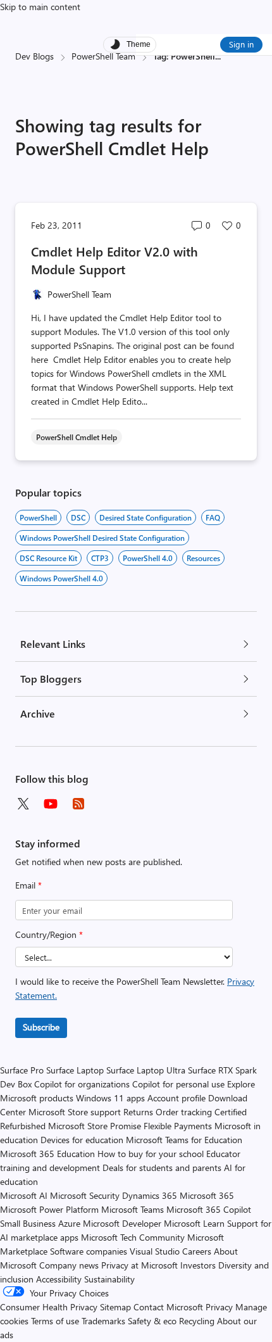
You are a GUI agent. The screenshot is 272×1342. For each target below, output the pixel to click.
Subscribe (41, 1027)
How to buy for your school (150, 1154)
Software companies (88, 1251)
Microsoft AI (23, 1195)
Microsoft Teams (132, 1209)
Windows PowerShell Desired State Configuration (102, 538)
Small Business (28, 1223)
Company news (69, 1265)
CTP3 (100, 558)
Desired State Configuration (145, 517)
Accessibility (59, 1279)
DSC (78, 517)
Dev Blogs (34, 56)
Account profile (176, 1098)
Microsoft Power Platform (49, 1209)
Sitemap (115, 1307)
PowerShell (38, 517)
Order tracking (184, 1112)
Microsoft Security (85, 1195)
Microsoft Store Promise (94, 1126)
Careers (196, 1251)
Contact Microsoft (168, 1307)
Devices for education (81, 1140)
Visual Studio (155, 1251)
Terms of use (55, 1321)
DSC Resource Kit (48, 558)
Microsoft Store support (74, 1112)
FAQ (213, 517)
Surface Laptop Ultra (145, 1070)
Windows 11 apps (110, 1098)
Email (28, 885)
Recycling (196, 1321)
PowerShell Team (103, 56)
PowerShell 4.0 (148, 558)
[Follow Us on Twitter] (22, 803)
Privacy (220, 1307)
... (218, 56)
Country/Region (49, 934)
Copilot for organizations (82, 1084)
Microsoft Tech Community (133, 1237)
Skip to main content (40, 7)
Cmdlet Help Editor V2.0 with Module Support (114, 260)
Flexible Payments (178, 1126)
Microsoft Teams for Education (184, 1140)
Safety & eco (152, 1321)
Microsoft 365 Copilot (208, 1209)
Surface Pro (22, 1070)
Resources (203, 558)
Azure (69, 1223)
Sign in (241, 44)
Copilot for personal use (178, 1084)
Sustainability (109, 1279)
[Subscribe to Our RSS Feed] (78, 803)
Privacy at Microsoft (139, 1265)
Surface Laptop (75, 1070)
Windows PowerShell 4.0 (61, 578)
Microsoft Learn (194, 1223)
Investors (198, 1265)
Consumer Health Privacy (48, 1307)
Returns (138, 1112)
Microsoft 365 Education (47, 1154)
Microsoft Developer (122, 1223)
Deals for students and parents (161, 1168)
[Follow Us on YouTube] (50, 803)
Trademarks (103, 1321)
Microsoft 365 (207, 1195)
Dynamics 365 (149, 1195)
